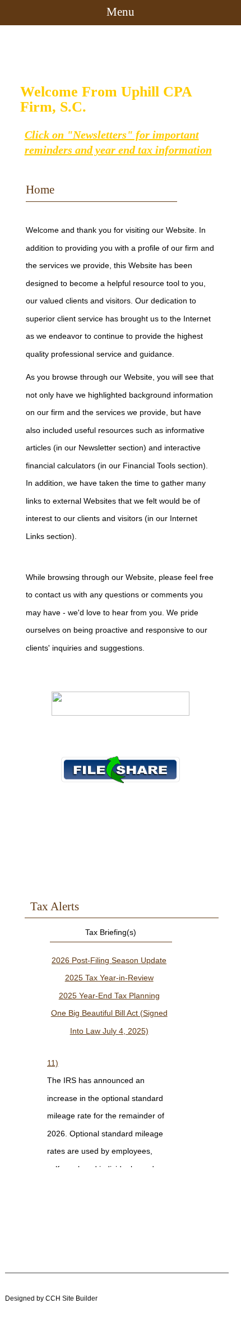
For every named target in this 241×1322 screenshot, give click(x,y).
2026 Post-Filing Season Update (109, 960)
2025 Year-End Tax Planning (109, 995)
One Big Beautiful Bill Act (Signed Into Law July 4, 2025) (109, 1021)
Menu (120, 12)
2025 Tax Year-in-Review (109, 977)
